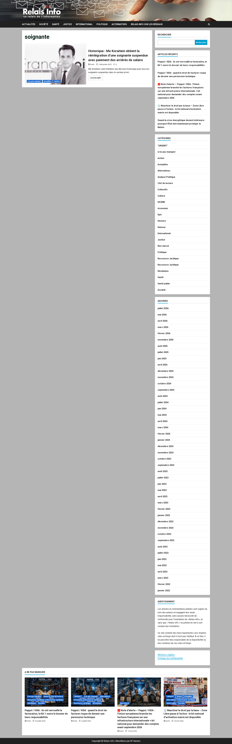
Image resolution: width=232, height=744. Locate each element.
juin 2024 (162, 408)
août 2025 (163, 346)
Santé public (164, 283)
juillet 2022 (163, 553)
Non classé (163, 246)
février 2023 (164, 509)
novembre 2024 (165, 377)
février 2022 (164, 584)
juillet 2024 (163, 402)
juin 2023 (162, 484)
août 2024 (163, 396)
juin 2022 (162, 559)
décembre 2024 (165, 371)
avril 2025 (162, 364)
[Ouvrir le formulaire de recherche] (209, 24)
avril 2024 (162, 421)
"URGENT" (163, 145)
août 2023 (163, 471)
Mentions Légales (166, 654)
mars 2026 (163, 327)
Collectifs (163, 189)
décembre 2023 (165, 446)
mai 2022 (162, 565)
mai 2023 (162, 490)
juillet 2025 (163, 352)
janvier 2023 (164, 515)
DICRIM (161, 202)
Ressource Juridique (168, 258)
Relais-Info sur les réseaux (147, 24)
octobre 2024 (164, 383)
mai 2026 (162, 314)
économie (163, 208)
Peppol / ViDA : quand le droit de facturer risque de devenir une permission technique (89, 713)
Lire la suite (96, 78)
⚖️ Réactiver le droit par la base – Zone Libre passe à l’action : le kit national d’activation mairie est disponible (181, 109)
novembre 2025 (165, 339)
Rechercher (164, 34)
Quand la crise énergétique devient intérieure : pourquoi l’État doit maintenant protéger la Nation (181, 123)
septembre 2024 (166, 390)
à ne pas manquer (34, 81)
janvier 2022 (164, 590)
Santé (55, 24)
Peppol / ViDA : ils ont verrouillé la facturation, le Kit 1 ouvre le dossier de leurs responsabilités (46, 713)
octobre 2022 (164, 534)
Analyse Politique (166, 177)
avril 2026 (162, 321)
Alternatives (119, 24)
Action (161, 158)
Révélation (163, 271)
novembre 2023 (165, 452)
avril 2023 (162, 496)
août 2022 (163, 546)
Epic (160, 214)
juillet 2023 (163, 477)
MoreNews (121, 741)
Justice (67, 24)
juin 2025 (162, 358)
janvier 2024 (164, 440)
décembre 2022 (165, 521)
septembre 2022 (166, 540)
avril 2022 (162, 571)
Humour (162, 227)
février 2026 (164, 333)
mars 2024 (163, 427)
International (84, 24)
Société (43, 24)
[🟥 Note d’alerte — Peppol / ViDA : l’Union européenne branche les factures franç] (139, 692)
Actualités (28, 24)
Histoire (162, 221)
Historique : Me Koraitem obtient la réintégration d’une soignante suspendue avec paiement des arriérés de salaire (55, 64)
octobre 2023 (164, 459)
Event (92, 64)
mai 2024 (162, 415)
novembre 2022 (165, 528)
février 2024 (164, 433)
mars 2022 (163, 578)
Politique (102, 24)
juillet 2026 (163, 308)
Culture (161, 196)
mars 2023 (163, 502)
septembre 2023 (166, 465)
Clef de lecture (165, 183)
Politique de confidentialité (170, 658)
